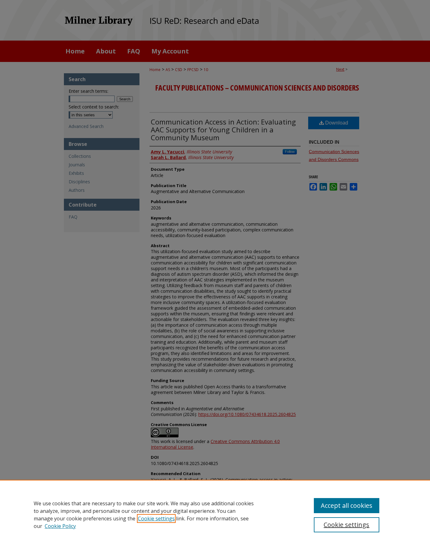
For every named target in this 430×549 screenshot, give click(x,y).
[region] (215, 514)
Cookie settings (156, 518)
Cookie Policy (60, 526)
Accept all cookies (346, 505)
